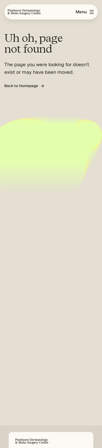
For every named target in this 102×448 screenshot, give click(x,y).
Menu (81, 12)
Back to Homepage (21, 86)
